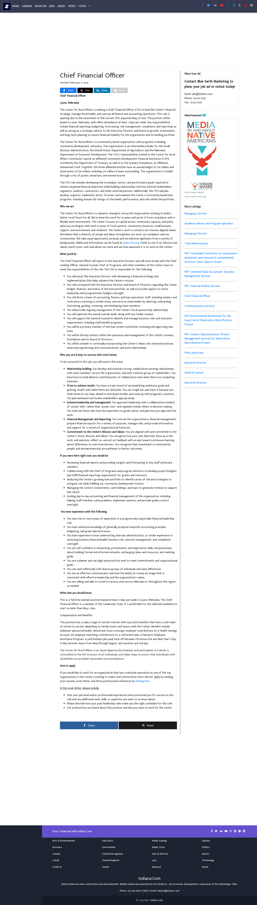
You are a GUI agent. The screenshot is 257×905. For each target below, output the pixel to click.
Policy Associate (194, 352)
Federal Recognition (112, 854)
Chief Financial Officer (197, 296)
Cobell (55, 860)
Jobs (52, 6)
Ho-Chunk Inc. (161, 884)
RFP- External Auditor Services (202, 286)
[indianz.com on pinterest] (235, 831)
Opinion (206, 841)
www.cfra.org (131, 243)
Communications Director (199, 306)
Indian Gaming (159, 841)
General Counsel (193, 372)
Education (107, 841)
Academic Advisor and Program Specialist (208, 223)
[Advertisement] (149, 39)
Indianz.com (157, 900)
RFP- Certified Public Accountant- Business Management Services (209, 274)
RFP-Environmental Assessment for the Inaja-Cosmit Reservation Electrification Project (208, 320)
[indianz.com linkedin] (234, 5)
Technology (208, 860)
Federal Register (110, 860)
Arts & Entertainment (63, 841)
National (156, 867)
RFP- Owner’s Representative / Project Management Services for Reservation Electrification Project (207, 338)
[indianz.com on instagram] (231, 831)
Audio (61, 6)
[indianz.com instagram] (228, 5)
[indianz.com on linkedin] (244, 831)
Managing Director (195, 213)
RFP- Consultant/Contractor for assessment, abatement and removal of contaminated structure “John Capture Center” (210, 257)
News (15, 6)
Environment (108, 847)
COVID (82, 6)
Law (154, 860)
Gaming (27, 6)
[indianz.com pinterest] (245, 5)
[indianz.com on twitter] (216, 831)
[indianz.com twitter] (208, 5)
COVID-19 (57, 867)
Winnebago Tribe (228, 884)
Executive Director (195, 362)
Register (40, 6)
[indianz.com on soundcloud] (221, 831)
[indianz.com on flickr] (251, 5)
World (205, 867)
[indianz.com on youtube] (222, 5)
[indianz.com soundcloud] (215, 5)
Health (105, 867)
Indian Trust (158, 847)
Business (57, 847)
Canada (56, 854)
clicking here (142, 681)
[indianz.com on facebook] (212, 831)
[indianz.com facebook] (202, 5)
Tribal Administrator (196, 243)
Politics (206, 847)
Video (72, 6)
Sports (205, 854)
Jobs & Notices (160, 854)
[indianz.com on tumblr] (239, 5)
